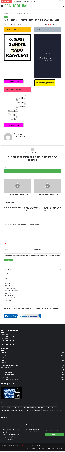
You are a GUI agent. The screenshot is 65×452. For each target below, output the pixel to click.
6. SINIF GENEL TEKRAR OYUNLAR (12, 207)
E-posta (6, 249)
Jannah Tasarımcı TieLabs (30, 445)
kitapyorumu (45, 410)
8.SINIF (6, 281)
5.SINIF (6, 273)
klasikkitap (59, 410)
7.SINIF (6, 278)
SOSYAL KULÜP (9, 300)
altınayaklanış (41, 407)
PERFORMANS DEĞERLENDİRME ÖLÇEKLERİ (24, 1)
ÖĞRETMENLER (9, 295)
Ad (5, 243)
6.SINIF (6, 276)
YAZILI (3, 413)
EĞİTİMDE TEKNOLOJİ (10, 288)
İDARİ (16, 413)
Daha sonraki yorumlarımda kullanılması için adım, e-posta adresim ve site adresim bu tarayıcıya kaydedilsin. (33, 255)
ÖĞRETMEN (10, 413)
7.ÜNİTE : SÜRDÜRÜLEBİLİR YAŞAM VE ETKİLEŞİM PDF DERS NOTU (32, 208)
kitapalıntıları (22, 410)
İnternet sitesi (37, 249)
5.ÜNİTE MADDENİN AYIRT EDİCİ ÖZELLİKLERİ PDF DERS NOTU (52, 207)
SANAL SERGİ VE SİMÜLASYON (13, 298)
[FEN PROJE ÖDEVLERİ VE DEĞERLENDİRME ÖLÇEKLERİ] (11, 393)
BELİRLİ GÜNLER (9, 283)
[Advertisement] (32, 21)
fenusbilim (18, 134)
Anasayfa (34, 448)
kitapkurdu (37, 410)
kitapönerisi (52, 410)
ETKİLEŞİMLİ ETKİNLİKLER (11, 290)
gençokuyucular (5, 410)
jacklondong (14, 410)
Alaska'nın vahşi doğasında (30, 407)
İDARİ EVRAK (8, 293)
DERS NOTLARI (9, 286)
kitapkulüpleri (30, 410)
